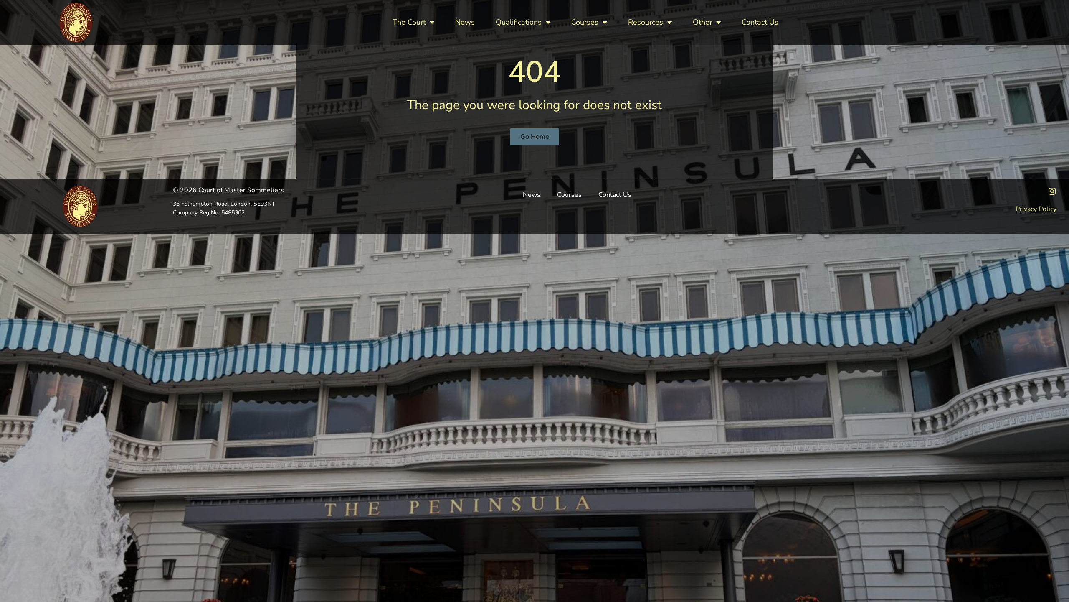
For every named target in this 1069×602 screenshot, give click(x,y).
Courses (584, 22)
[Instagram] (1052, 191)
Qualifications (519, 22)
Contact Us (760, 22)
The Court (409, 22)
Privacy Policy (1036, 209)
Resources (645, 22)
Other (702, 22)
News (465, 22)
